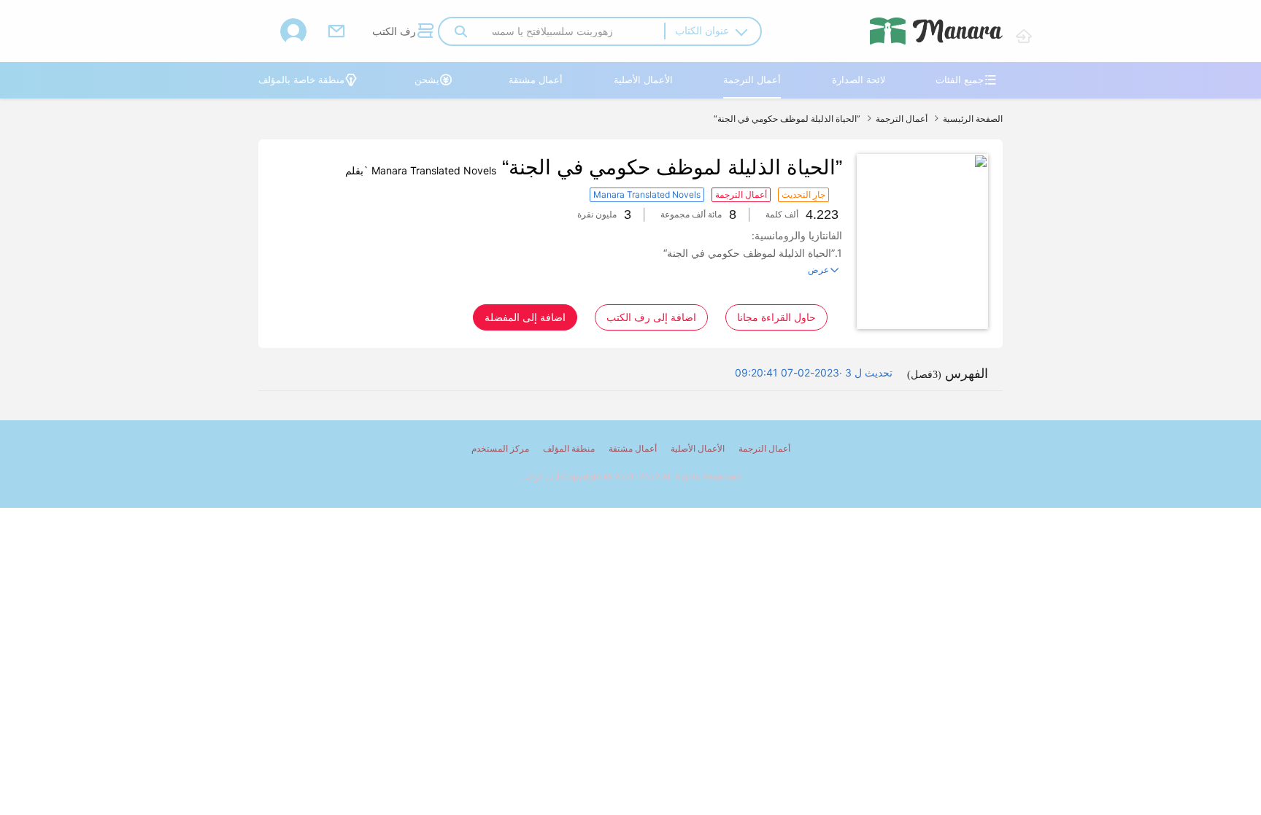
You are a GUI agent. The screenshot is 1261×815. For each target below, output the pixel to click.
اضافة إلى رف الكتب (651, 317)
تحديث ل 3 (868, 372)
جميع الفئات (966, 79)
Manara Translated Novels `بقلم (420, 170)
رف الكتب (402, 31)
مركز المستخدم (500, 448)
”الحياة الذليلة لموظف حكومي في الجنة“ (787, 118)
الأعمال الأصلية (643, 79)
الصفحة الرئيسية (973, 118)
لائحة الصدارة (858, 79)
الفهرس (947, 373)
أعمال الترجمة (752, 79)
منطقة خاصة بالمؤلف (308, 79)
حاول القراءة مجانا (776, 317)
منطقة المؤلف (569, 448)
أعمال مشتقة (536, 79)
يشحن (433, 79)
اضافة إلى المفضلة (525, 317)
